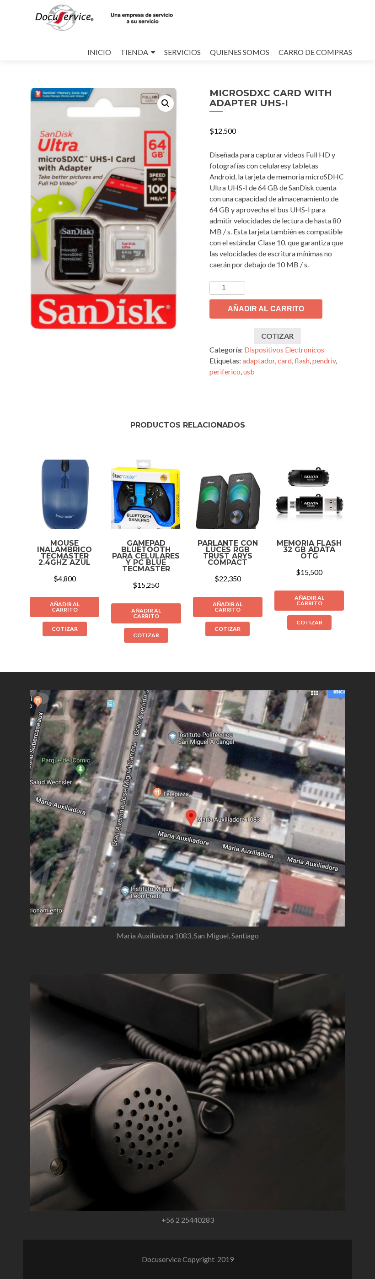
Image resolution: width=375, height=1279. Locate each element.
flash (302, 360)
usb (249, 371)
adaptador (258, 360)
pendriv (324, 360)
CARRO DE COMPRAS (315, 52)
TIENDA (134, 52)
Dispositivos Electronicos (284, 349)
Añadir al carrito (266, 309)
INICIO (99, 52)
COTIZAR (277, 335)
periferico (225, 371)
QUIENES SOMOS (239, 52)
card (285, 360)
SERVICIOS (182, 52)
